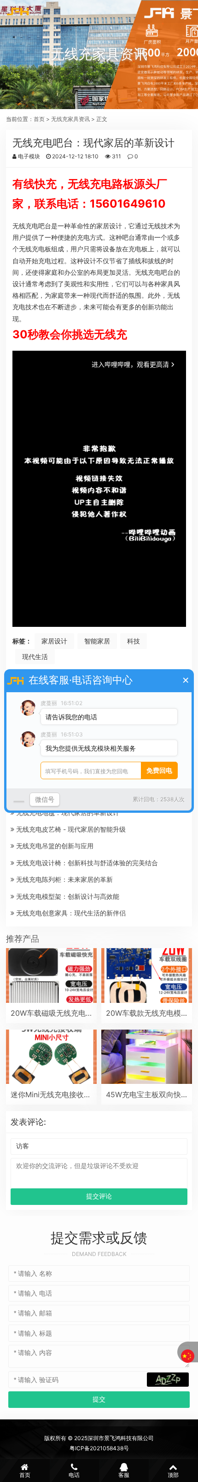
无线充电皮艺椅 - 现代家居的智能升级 (70, 829)
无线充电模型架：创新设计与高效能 (66, 896)
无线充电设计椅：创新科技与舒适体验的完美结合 (86, 863)
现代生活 (35, 656)
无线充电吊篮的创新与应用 (53, 846)
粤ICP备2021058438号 (99, 1448)
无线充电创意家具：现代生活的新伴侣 (70, 913)
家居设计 (54, 641)
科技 (133, 641)
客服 (123, 1474)
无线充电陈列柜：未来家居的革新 (63, 879)
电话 (74, 1474)
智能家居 (97, 641)
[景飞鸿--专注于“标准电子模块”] (18, 11)
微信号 (44, 799)
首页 (39, 119)
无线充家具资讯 (70, 119)
